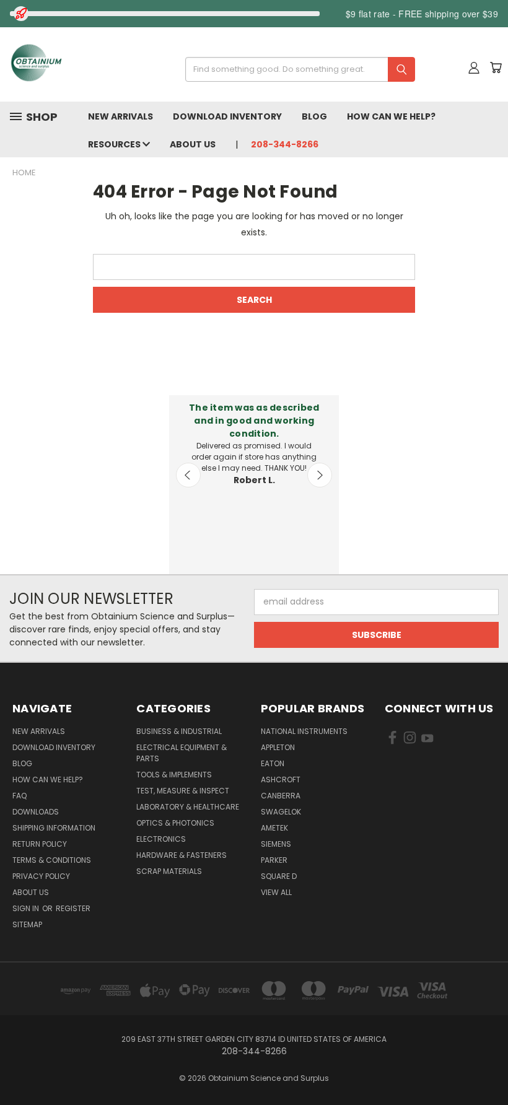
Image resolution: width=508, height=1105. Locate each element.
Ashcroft (280, 779)
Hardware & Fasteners (181, 855)
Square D (279, 876)
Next (319, 475)
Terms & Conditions (51, 860)
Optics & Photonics (175, 823)
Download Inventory (227, 116)
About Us (193, 144)
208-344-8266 (284, 144)
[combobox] (295, 69)
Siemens (276, 844)
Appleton (278, 747)
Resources (115, 144)
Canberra (280, 795)
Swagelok (281, 811)
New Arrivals (120, 116)
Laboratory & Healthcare (187, 806)
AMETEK (274, 828)
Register (73, 908)
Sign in (26, 908)
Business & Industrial (179, 731)
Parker (274, 860)
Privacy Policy (41, 876)
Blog (314, 116)
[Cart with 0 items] (495, 67)
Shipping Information (53, 828)
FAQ (19, 795)
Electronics (161, 839)
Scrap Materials (169, 871)
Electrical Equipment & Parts (181, 753)
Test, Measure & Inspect (182, 790)
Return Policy (39, 844)
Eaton (272, 763)
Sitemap (27, 924)
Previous (188, 475)
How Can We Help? (391, 116)
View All (276, 892)
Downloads (35, 811)
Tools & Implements (174, 774)
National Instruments (304, 731)
